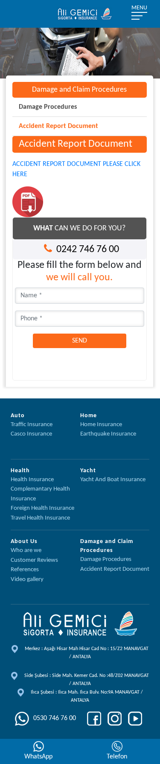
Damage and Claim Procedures (79, 90)
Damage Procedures (48, 107)
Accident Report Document (58, 126)
